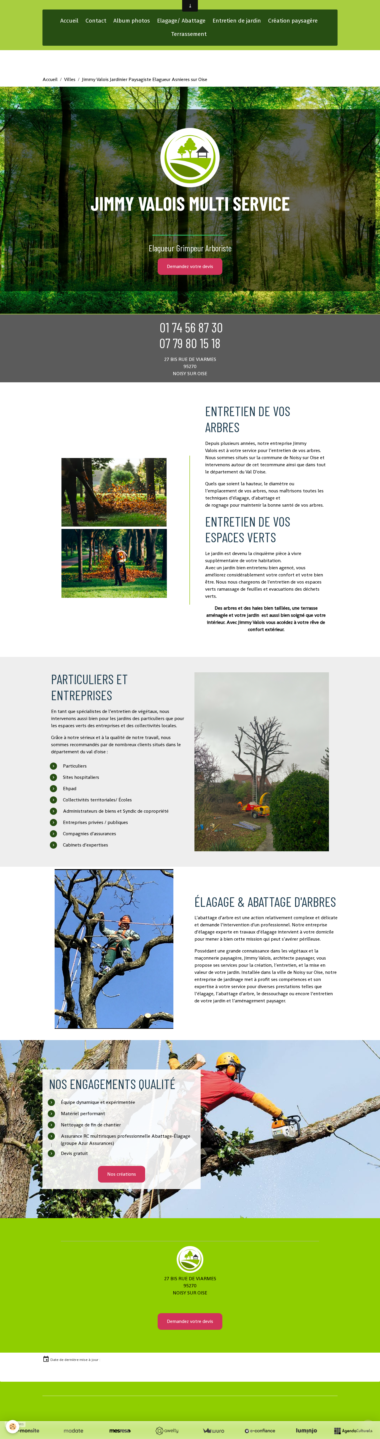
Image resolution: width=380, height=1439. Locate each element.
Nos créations (121, 1174)
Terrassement (189, 34)
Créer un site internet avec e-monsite (148, 1404)
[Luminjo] (306, 1431)
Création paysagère (293, 20)
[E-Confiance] (260, 1431)
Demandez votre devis (190, 266)
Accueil (69, 20)
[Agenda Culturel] (353, 1431)
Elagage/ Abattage (181, 20)
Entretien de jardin (237, 20)
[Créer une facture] (213, 1431)
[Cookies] (12, 1426)
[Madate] (73, 1431)
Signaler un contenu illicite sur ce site (231, 1404)
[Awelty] (167, 1431)
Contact (96, 20)
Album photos (131, 20)
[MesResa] (120, 1431)
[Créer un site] (27, 1431)
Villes (69, 79)
